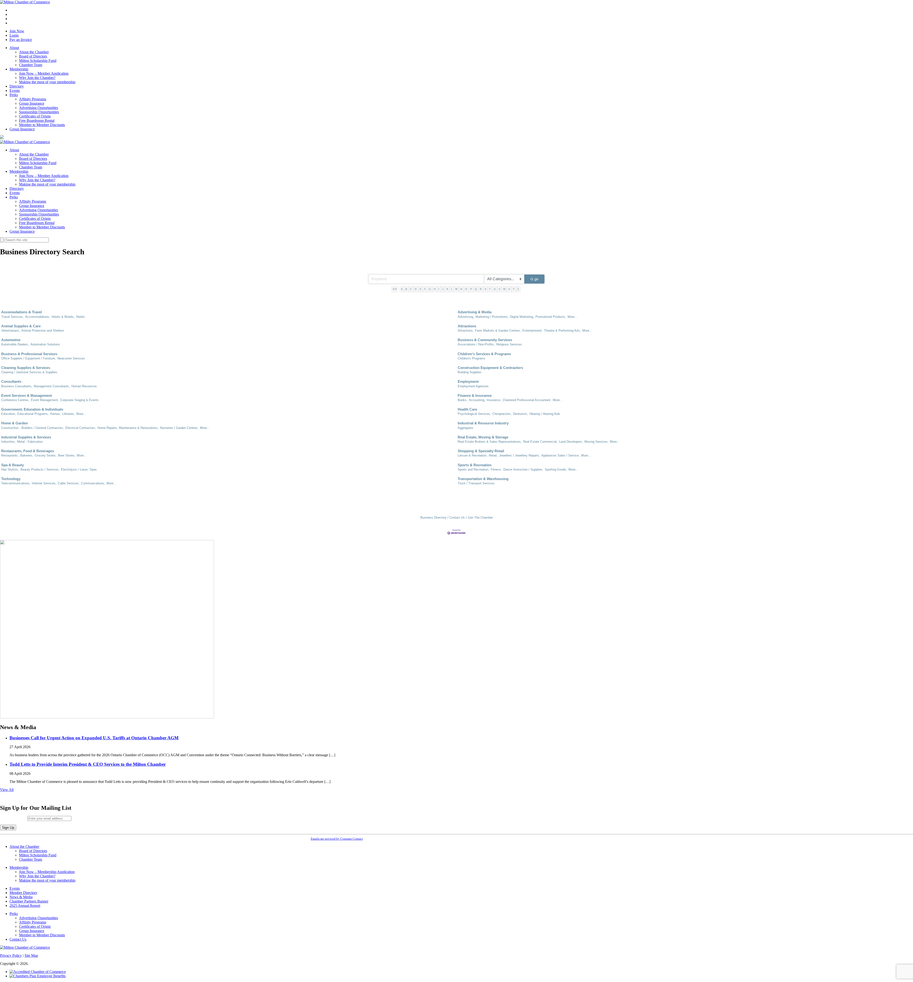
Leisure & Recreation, (472, 455)
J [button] (442, 289)
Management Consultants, (52, 386)
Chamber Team (30, 65)
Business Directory (433, 517)
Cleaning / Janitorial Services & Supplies (29, 372)
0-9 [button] (395, 289)
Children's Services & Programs (484, 354)
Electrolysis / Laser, (74, 469)
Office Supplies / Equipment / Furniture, (28, 358)
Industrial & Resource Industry (483, 423)
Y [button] (514, 289)
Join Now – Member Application (43, 73)
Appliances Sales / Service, (560, 455)
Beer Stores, (66, 455)
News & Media (21, 897)
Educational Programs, (33, 414)
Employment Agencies (473, 386)
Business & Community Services (485, 340)
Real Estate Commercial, (540, 441)
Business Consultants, (16, 386)
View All (7, 790)
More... (572, 317)
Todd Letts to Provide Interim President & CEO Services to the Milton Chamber (88, 764)
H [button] (435, 289)
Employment (468, 381)
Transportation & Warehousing (483, 479)
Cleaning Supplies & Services (25, 368)
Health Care (467, 409)
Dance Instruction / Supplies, (523, 469)
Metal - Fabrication (30, 441)
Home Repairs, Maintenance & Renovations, (128, 428)
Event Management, (45, 400)
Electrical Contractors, (80, 428)
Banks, (462, 400)
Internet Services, (44, 483)
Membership (19, 69)
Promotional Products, (550, 317)
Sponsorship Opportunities (39, 112)
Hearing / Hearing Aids (544, 414)
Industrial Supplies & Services (26, 437)
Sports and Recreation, (473, 469)
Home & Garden (14, 423)
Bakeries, (26, 455)
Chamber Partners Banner (29, 901)
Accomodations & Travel (21, 312)
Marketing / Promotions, (492, 317)
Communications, (93, 483)
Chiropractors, (502, 414)
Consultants (11, 381)
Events (15, 90)
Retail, (493, 455)
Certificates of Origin (35, 116)
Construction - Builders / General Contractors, (32, 428)
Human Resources (84, 386)
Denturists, (520, 414)
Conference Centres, (15, 400)
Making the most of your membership (47, 82)
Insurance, (494, 400)
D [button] (416, 289)
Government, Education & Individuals (32, 409)
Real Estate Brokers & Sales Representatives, (490, 441)
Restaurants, (10, 455)
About (14, 48)
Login (14, 35)
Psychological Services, (474, 414)
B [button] (406, 289)
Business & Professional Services (29, 354)
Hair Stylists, (10, 469)
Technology (10, 479)
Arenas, (55, 414)
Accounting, (477, 400)
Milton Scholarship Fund (37, 61)
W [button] (504, 289)
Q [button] (476, 289)
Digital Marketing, (522, 317)
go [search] (536, 279)
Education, (8, 414)
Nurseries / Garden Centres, (179, 428)
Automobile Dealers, (15, 344)
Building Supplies (469, 372)
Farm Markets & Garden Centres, (498, 330)
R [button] (481, 289)
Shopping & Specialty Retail (481, 451)
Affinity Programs (32, 99)
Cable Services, (69, 483)
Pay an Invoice (21, 40)
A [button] (402, 289)
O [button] (466, 289)
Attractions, (466, 330)
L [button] (451, 289)
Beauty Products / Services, (39, 469)
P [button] (471, 289)
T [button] (490, 289)
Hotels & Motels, (63, 317)
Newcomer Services (71, 358)
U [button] (495, 289)
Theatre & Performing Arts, (562, 330)
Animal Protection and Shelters (42, 330)
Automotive (10, 340)
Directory (17, 86)
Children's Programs (471, 358)
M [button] (456, 289)
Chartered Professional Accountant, (527, 400)
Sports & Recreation (474, 465)
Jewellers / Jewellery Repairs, (519, 455)
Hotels (80, 317)
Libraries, (68, 414)
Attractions (467, 326)
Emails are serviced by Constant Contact (337, 838)
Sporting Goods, (556, 469)
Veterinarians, (10, 330)
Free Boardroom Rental (36, 120)
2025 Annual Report (25, 905)
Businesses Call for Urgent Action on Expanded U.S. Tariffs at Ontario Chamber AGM (94, 737)
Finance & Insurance (475, 395)
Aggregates (465, 428)
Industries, (8, 441)
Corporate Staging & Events (79, 400)
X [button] (509, 289)
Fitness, (496, 469)
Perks (14, 95)
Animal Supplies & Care (21, 326)
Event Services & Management (26, 395)
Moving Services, (596, 441)
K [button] (447, 289)
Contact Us (457, 517)
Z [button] (518, 289)
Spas (93, 469)
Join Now (17, 31)
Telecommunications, (15, 483)
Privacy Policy (11, 955)
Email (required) (13, 818)
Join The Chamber (480, 517)
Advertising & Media (474, 312)
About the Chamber (34, 52)
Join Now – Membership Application (47, 872)
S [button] (485, 289)
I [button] (438, 289)
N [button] (461, 289)
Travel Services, (12, 317)
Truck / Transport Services (476, 483)
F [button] (425, 289)
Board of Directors (33, 56)
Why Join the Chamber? (37, 78)
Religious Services (509, 344)
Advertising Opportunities (38, 108)
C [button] (411, 289)
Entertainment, (532, 330)
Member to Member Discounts (42, 125)
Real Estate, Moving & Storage (483, 437)
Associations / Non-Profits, (476, 344)
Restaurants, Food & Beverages (27, 451)
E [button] (420, 289)
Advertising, (466, 317)
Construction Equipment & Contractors (490, 368)
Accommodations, (37, 317)
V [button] (499, 289)
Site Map (31, 955)
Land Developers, (571, 441)
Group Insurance (31, 103)
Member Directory (23, 893)
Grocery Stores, (46, 455)
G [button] (430, 289)
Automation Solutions (45, 344)
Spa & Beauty (12, 465)
